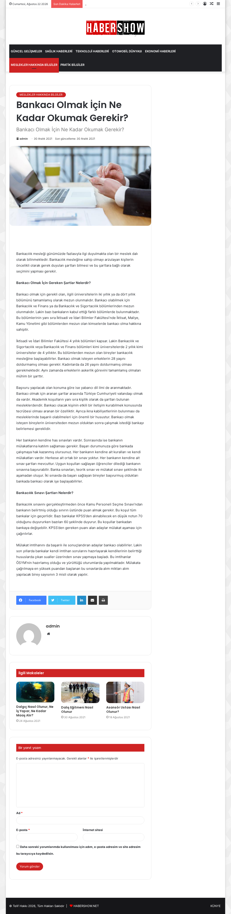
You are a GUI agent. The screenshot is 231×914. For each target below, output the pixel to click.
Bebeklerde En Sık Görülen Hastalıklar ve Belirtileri (120, 4)
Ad (19, 813)
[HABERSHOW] (115, 27)
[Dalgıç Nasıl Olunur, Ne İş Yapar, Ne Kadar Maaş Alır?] (35, 692)
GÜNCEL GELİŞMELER (26, 51)
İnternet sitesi (93, 830)
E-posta (23, 830)
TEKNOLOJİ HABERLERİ (92, 51)
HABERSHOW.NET (86, 906)
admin (24, 138)
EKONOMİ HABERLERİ (160, 51)
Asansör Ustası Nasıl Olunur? (123, 709)
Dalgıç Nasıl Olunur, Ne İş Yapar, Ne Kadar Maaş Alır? (34, 711)
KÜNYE (215, 906)
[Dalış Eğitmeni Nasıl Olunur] (80, 692)
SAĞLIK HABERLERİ (58, 51)
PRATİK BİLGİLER (72, 65)
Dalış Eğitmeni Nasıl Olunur (77, 709)
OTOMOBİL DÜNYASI (127, 51)
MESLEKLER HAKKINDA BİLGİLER (34, 65)
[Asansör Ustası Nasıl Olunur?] (125, 692)
